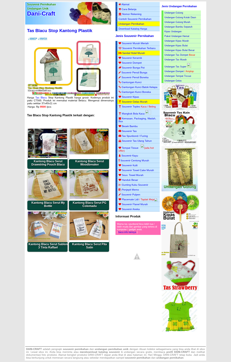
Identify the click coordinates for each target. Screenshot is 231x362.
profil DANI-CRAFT (178, 351)
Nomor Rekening (131, 14)
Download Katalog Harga (133, 28)
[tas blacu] (180, 145)
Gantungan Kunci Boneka (136, 91)
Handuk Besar (130, 179)
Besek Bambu (130, 126)
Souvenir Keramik (132, 57)
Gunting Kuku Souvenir (135, 184)
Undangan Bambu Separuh (178, 26)
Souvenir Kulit (130, 165)
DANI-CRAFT (170, 354)
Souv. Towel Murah (132, 175)
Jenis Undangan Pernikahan (179, 6)
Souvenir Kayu (129, 155)
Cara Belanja (129, 9)
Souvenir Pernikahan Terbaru (139, 48)
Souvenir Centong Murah (134, 160)
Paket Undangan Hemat (176, 36)
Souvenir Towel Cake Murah (138, 170)
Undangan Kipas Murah (176, 40)
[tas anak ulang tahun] (180, 331)
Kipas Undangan (173, 31)
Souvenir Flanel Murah (135, 204)
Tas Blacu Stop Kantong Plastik (59, 30)
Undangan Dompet (174, 71)
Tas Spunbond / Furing (135, 135)
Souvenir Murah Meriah (135, 43)
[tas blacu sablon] (180, 257)
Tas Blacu (41, 97)
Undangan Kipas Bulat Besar (179, 50)
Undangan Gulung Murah (177, 22)
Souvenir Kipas (130, 96)
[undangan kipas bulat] (180, 221)
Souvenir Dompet (132, 62)
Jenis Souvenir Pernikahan (135, 36)
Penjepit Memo (130, 189)
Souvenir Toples (131, 106)
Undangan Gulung (173, 12)
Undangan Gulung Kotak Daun (180, 17)
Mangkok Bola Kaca (133, 113)
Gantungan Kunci (131, 82)
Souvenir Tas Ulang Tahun (137, 140)
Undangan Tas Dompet (176, 55)
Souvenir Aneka (131, 209)
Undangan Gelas (173, 80)
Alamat (125, 4)
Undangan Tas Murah (175, 59)
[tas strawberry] (180, 290)
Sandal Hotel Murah (133, 53)
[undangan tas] (180, 109)
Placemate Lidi (130, 199)
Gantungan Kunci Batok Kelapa (139, 87)
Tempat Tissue (130, 147)
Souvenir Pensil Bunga (134, 72)
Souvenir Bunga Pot (133, 67)
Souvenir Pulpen (130, 194)
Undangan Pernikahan (131, 23)
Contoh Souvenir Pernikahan (135, 18)
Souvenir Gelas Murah (134, 101)
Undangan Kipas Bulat (176, 45)
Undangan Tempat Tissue (177, 76)
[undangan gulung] (180, 190)
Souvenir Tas (129, 131)
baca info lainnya (127, 232)
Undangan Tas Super (175, 66)
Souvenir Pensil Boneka (135, 77)
